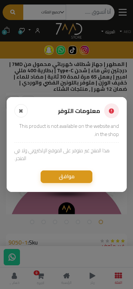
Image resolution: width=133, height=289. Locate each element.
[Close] (21, 110)
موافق (67, 176)
